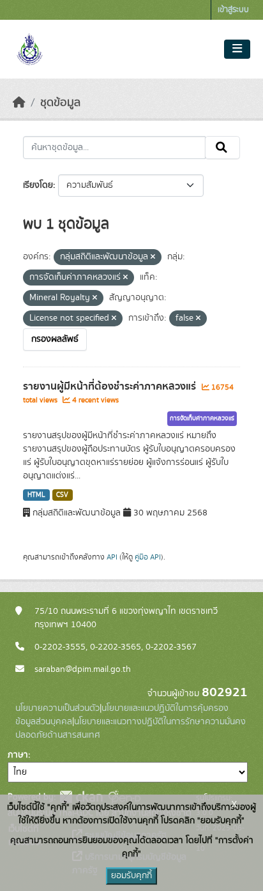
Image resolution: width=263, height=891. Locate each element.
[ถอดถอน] (153, 257)
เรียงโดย (38, 185)
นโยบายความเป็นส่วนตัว (57, 708)
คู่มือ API (148, 557)
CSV (62, 495)
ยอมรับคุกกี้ (131, 875)
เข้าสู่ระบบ (233, 10)
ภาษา (18, 755)
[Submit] (222, 147)
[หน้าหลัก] (19, 103)
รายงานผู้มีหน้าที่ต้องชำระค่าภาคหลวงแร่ (111, 386)
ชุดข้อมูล (60, 103)
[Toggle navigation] (237, 49)
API (112, 557)
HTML (36, 495)
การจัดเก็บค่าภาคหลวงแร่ (202, 418)
